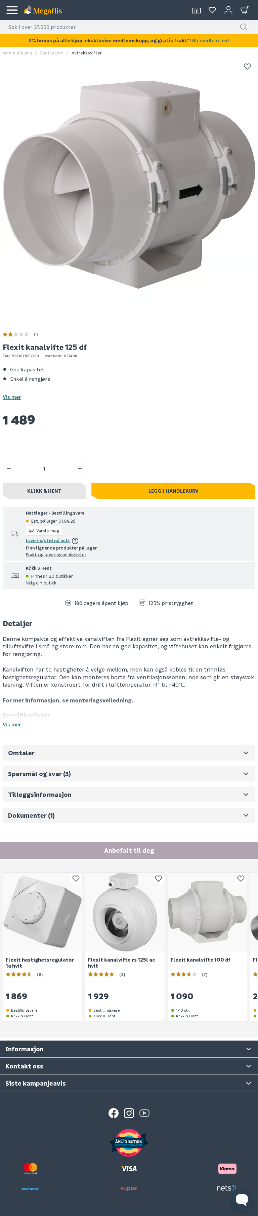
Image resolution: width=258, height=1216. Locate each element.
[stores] (196, 10)
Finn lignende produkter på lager (61, 548)
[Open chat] (242, 1200)
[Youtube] (144, 1113)
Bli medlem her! (210, 40)
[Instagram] (129, 1113)
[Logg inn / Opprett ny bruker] (228, 10)
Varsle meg (47, 530)
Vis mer (12, 397)
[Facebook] (114, 1113)
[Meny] (12, 10)
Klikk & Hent (44, 490)
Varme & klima (17, 52)
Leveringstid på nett (48, 540)
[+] (80, 468)
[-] (8, 468)
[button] (243, 27)
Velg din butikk (41, 582)
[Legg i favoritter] (247, 66)
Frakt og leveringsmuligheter (56, 554)
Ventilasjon (51, 52)
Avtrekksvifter (87, 52)
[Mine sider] (212, 10)
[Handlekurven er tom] (244, 10)
